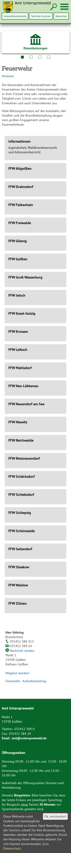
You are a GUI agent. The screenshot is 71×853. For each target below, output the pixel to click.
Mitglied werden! (17, 673)
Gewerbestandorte (15, 16)
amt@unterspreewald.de (29, 738)
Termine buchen (41, 16)
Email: (6, 738)
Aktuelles (61, 16)
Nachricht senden (22, 651)
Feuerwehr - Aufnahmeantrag (25, 681)
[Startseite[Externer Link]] (29, 9)
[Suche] (53, 7)
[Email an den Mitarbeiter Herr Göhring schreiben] (7, 650)
